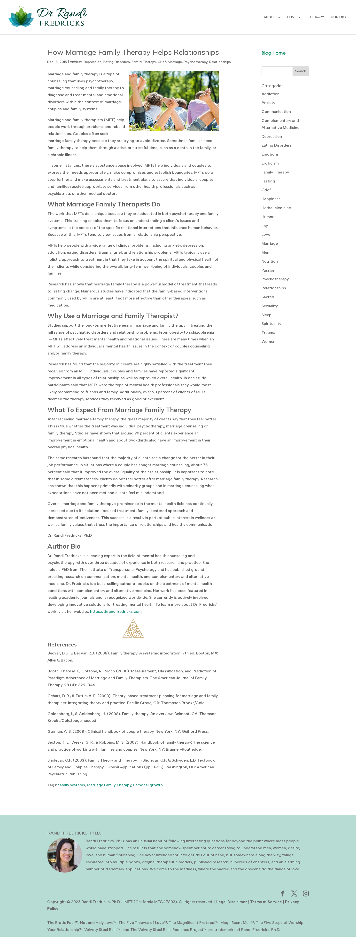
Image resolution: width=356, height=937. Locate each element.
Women (268, 341)
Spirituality (271, 323)
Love (266, 234)
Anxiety (76, 62)
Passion (268, 270)
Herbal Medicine (276, 207)
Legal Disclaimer (231, 901)
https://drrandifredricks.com (116, 611)
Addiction (270, 94)
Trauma (268, 332)
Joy (265, 225)
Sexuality (270, 306)
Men (265, 252)
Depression (92, 62)
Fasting (268, 181)
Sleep (266, 315)
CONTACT (339, 17)
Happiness (271, 199)
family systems (71, 785)
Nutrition (270, 261)
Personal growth (148, 785)
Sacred (268, 297)
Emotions (270, 154)
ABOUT (269, 17)
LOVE (292, 17)
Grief (162, 62)
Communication (276, 111)
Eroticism (270, 163)
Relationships (220, 62)
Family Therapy (144, 62)
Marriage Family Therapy (109, 785)
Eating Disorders (116, 62)
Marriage (175, 62)
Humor (268, 216)
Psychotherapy (195, 62)
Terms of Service (266, 901)
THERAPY (316, 17)
